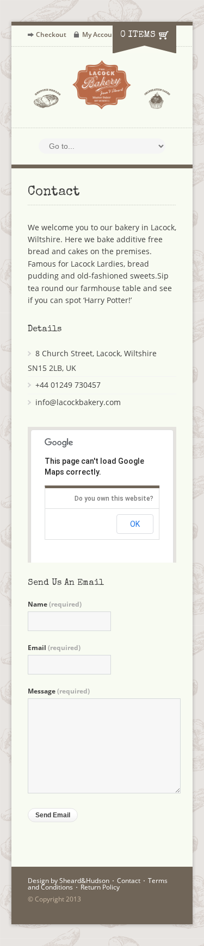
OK (135, 524)
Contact (128, 880)
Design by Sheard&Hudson (68, 880)
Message (59, 691)
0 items (138, 35)
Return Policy (100, 887)
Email (54, 648)
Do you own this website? (114, 498)
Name (55, 604)
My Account (100, 34)
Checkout (51, 34)
